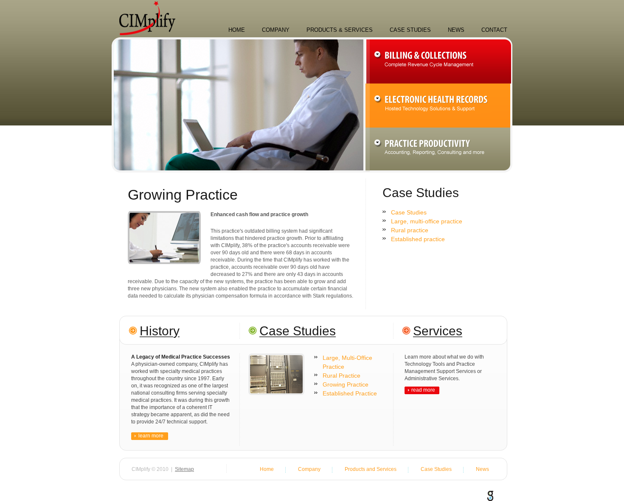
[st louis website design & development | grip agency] (490, 494)
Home (236, 30)
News (456, 30)
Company (276, 30)
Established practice (418, 239)
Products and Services (370, 469)
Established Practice (350, 393)
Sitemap (184, 469)
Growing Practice (345, 384)
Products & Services (339, 30)
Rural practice (409, 230)
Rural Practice (341, 375)
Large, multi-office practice (426, 221)
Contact (494, 30)
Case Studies (410, 30)
